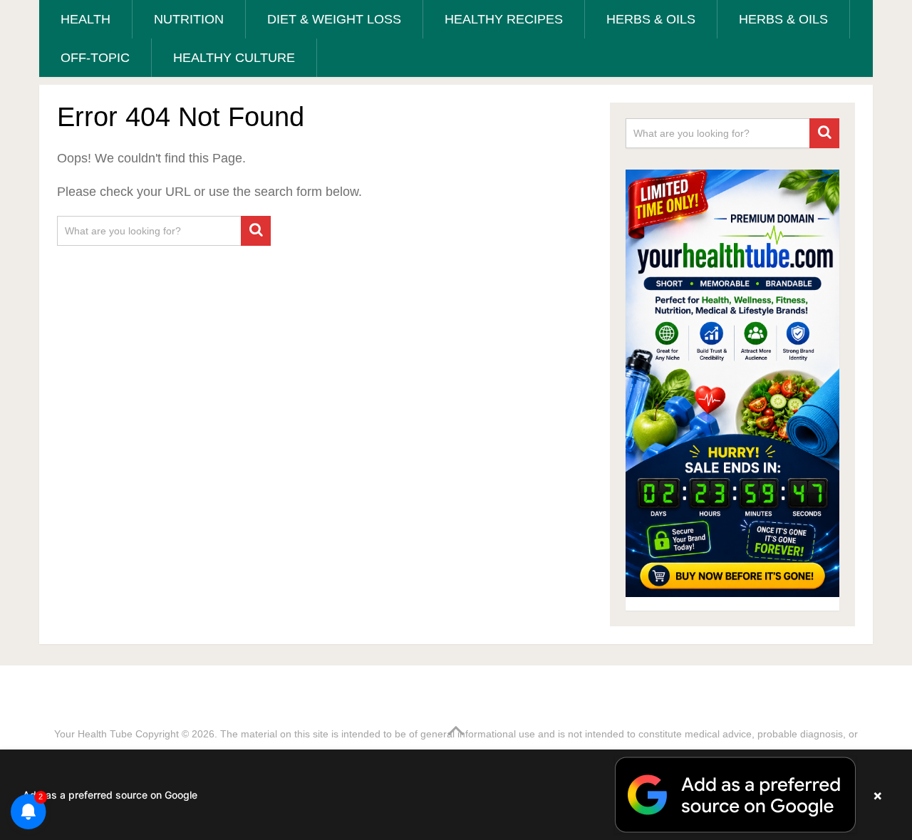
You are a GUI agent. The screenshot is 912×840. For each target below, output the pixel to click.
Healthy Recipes (504, 19)
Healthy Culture (234, 58)
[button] (456, 795)
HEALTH (85, 19)
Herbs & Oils (650, 19)
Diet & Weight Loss (334, 19)
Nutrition (189, 19)
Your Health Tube (93, 734)
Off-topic (95, 58)
